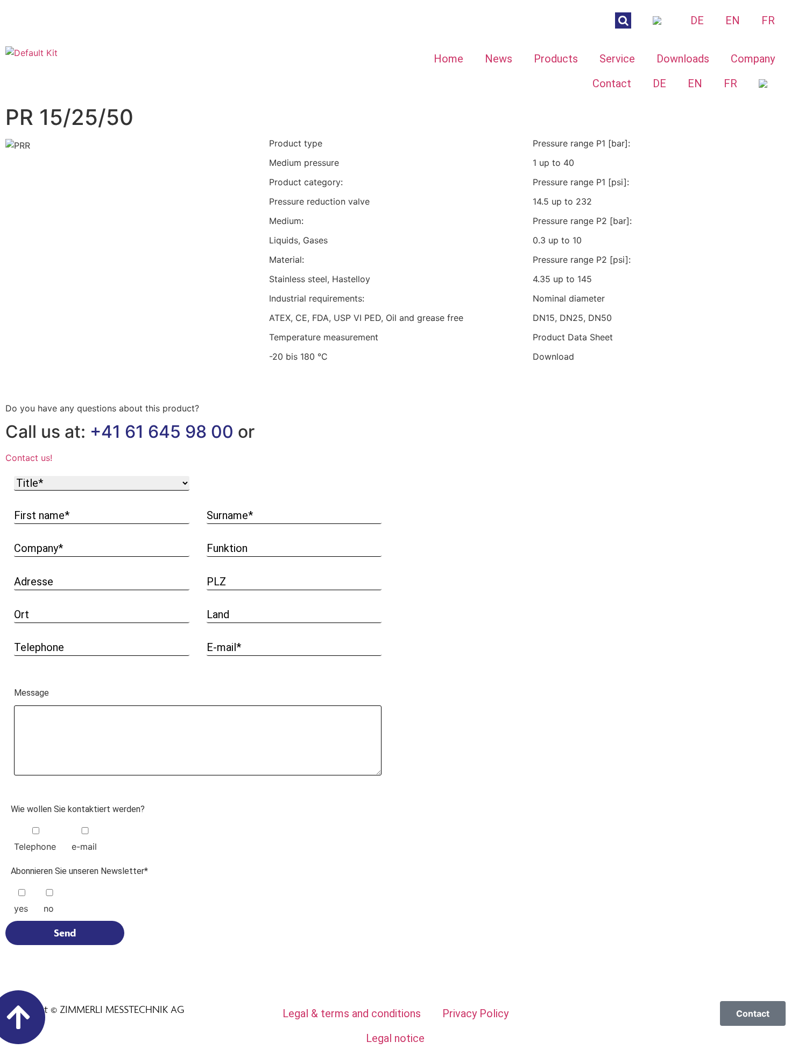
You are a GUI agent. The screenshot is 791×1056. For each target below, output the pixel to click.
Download (553, 356)
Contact (611, 83)
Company (753, 58)
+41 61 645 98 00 (162, 431)
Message (31, 693)
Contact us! (28, 457)
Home (448, 58)
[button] (197, 457)
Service (617, 58)
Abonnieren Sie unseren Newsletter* (79, 871)
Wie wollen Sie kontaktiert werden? (78, 809)
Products (556, 58)
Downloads (682, 58)
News (498, 58)
